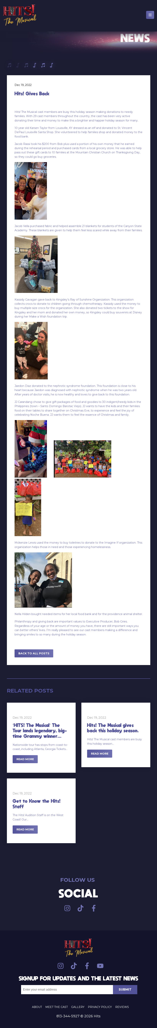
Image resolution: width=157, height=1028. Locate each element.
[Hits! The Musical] (19, 16)
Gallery (77, 1007)
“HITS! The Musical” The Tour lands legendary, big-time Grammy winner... (40, 730)
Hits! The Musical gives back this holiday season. (113, 728)
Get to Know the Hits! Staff (37, 803)
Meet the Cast (56, 1007)
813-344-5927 (67, 1016)
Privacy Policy (100, 1007)
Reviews (122, 1007)
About (37, 1007)
